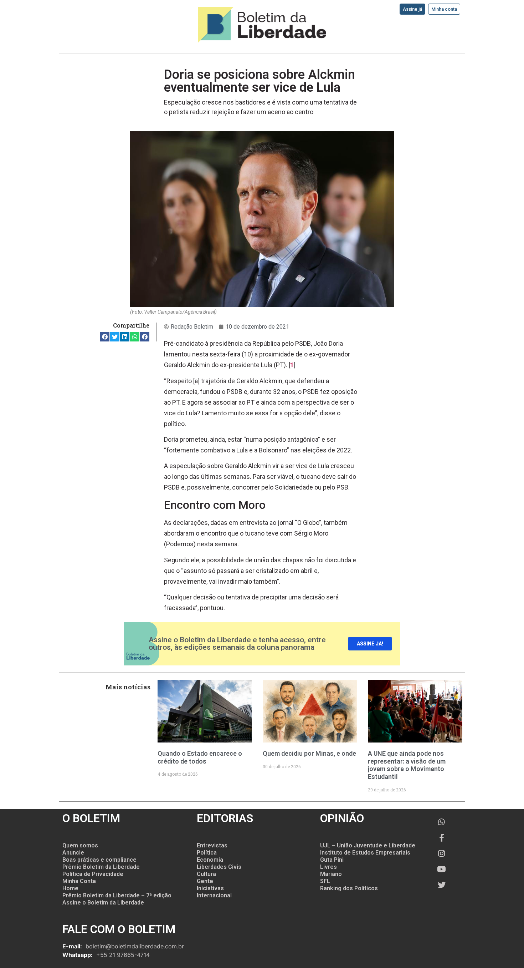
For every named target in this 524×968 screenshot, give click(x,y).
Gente (205, 881)
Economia (210, 859)
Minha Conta (79, 881)
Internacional (214, 895)
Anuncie (73, 852)
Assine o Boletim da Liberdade (103, 902)
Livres (328, 866)
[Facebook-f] (441, 838)
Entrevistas (212, 845)
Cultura (206, 874)
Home (70, 888)
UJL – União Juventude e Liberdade (367, 845)
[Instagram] (441, 853)
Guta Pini (332, 859)
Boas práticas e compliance (99, 859)
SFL (325, 881)
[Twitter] (441, 885)
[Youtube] (441, 869)
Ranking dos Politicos (349, 888)
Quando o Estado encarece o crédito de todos (200, 757)
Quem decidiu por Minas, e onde (309, 753)
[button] (104, 336)
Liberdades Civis (219, 866)
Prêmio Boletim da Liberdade (101, 866)
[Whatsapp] (441, 822)
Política (207, 852)
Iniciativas (210, 888)
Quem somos (80, 845)
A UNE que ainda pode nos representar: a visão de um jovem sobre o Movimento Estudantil (407, 765)
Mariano (331, 874)
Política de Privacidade (92, 874)
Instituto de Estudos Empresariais (365, 852)
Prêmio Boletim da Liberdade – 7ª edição (116, 895)
